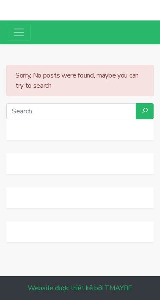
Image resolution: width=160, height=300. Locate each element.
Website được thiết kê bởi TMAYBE (80, 288)
